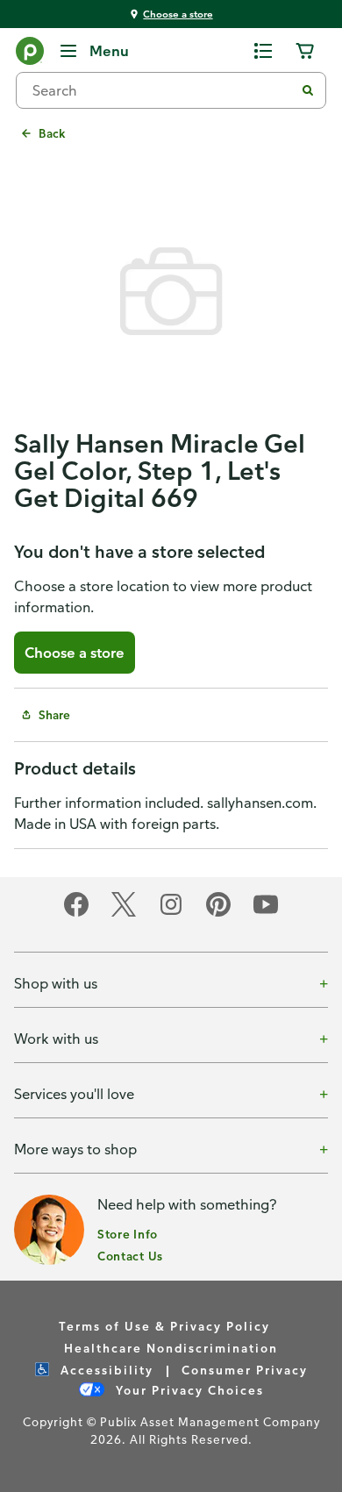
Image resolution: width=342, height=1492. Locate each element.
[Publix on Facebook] (76, 913)
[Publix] (30, 54)
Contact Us (130, 1255)
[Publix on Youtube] (266, 913)
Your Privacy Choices (187, 1389)
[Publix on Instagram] (171, 913)
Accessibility (104, 1369)
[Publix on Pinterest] (218, 913)
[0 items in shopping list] (263, 50)
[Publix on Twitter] (124, 913)
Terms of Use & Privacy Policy (164, 1325)
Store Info (127, 1233)
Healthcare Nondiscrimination (171, 1347)
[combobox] (162, 90)
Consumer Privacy (245, 1369)
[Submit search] (308, 90)
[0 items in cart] (305, 50)
